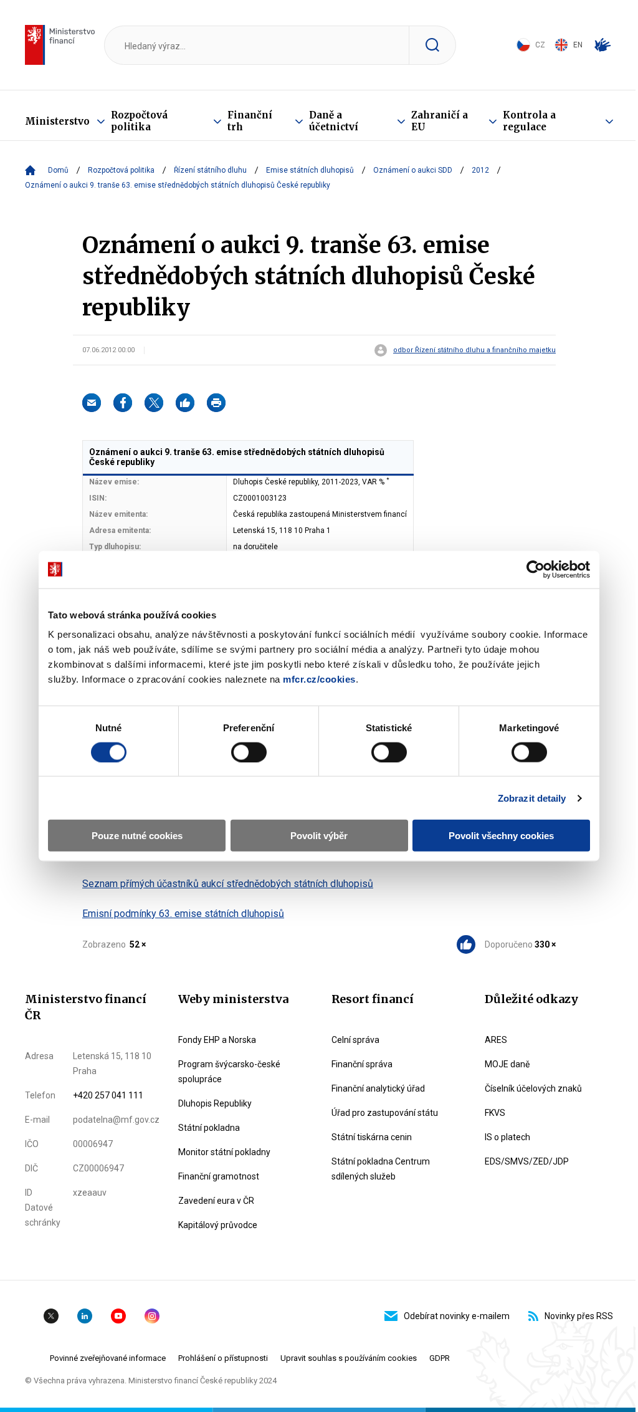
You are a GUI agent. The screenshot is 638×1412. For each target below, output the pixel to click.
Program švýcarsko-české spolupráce (229, 1071)
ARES (496, 1040)
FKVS (495, 1113)
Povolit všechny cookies (501, 835)
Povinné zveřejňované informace (108, 1358)
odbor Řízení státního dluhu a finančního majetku (474, 350)
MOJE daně (507, 1064)
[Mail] (91, 402)
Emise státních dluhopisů (310, 170)
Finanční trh (249, 121)
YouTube (118, 1316)
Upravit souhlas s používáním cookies (348, 1358)
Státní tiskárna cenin (371, 1137)
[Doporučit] (185, 402)
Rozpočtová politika (139, 121)
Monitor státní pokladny (224, 1152)
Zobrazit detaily (532, 797)
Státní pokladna (209, 1128)
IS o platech (507, 1137)
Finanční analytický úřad (378, 1088)
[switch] (249, 752)
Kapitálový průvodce (217, 1225)
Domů (58, 170)
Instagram (152, 1316)
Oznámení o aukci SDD (412, 170)
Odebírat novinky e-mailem (457, 1316)
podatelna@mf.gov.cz (116, 1120)
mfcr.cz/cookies (319, 679)
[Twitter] (154, 402)
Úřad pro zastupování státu (384, 1113)
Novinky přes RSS (579, 1316)
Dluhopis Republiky (215, 1103)
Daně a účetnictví (333, 121)
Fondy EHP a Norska (217, 1040)
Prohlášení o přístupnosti (223, 1358)
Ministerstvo (57, 121)
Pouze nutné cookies (137, 835)
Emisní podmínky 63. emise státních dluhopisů (183, 914)
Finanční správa (362, 1064)
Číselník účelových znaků (533, 1088)
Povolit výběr (319, 835)
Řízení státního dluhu (210, 170)
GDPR (439, 1358)
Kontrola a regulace (529, 121)
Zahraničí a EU (439, 121)
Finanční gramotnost (218, 1176)
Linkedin (84, 1316)
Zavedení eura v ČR (216, 1201)
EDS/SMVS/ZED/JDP (527, 1161)
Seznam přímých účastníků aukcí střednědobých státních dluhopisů (227, 884)
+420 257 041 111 (108, 1095)
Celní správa (355, 1040)
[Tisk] (216, 402)
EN (578, 45)
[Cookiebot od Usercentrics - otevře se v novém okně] (535, 569)
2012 (480, 170)
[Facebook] (122, 402)
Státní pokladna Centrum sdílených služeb (380, 1168)
